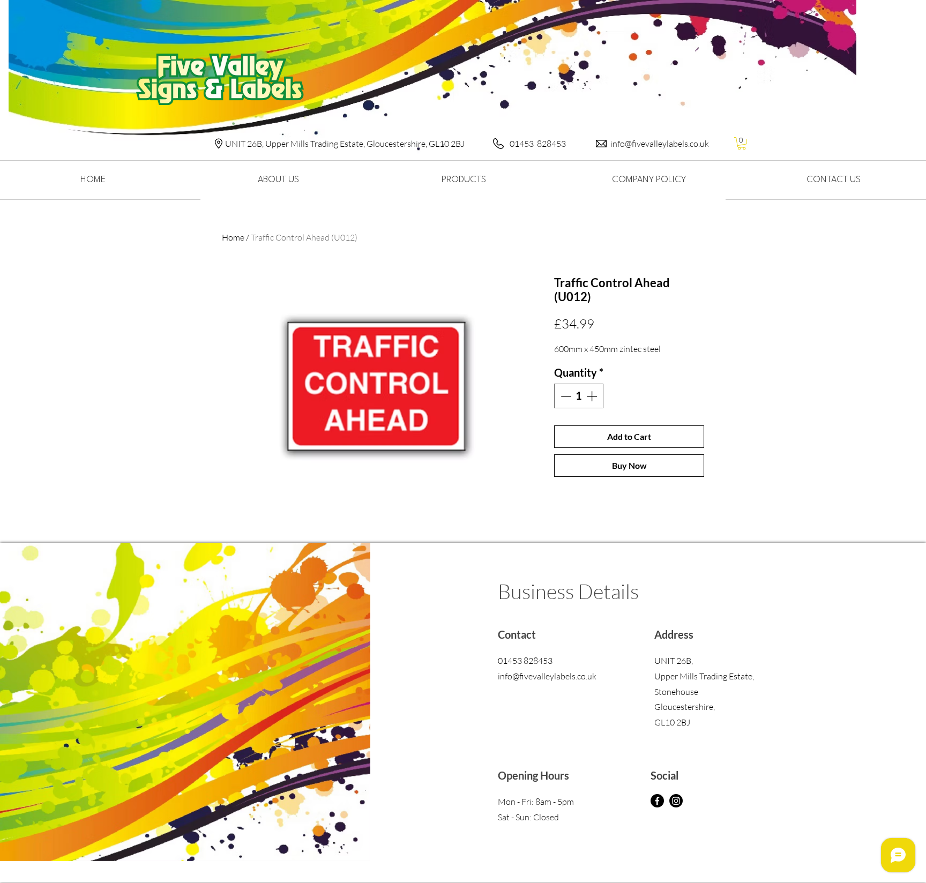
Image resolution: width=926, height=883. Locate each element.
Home (233, 237)
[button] (741, 143)
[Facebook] (657, 800)
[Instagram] (676, 800)
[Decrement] (565, 396)
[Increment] (593, 396)
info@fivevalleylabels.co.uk (659, 143)
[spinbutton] (579, 396)
